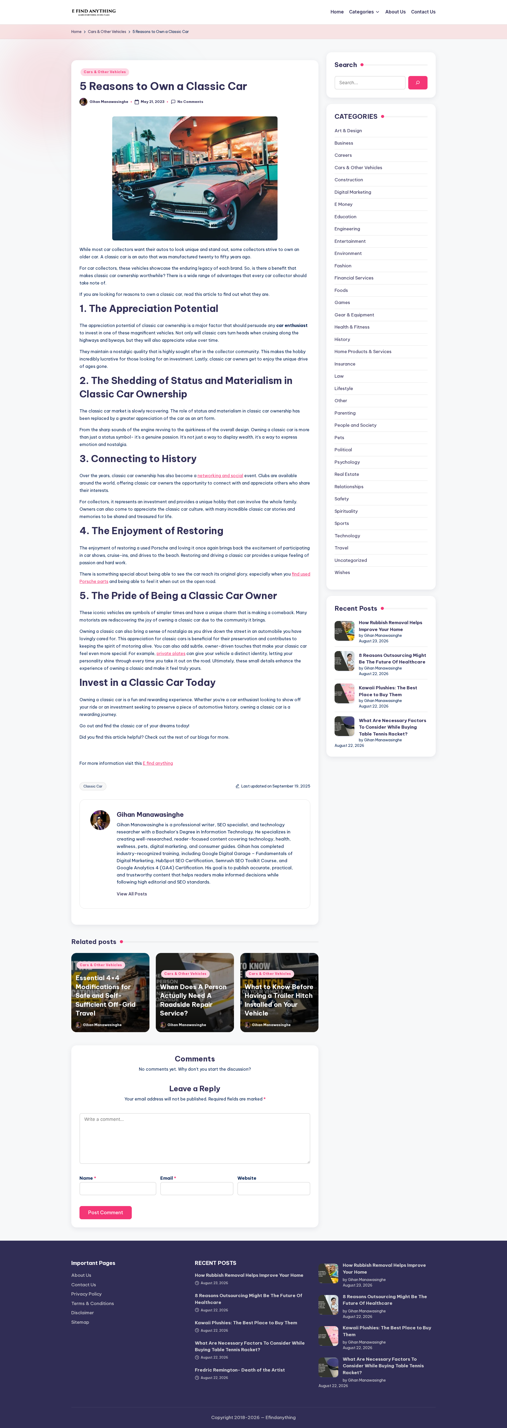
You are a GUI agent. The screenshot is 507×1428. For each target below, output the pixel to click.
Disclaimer (82, 1313)
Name (87, 1178)
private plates (171, 653)
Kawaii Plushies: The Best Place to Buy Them (388, 691)
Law (339, 376)
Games (342, 302)
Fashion (343, 266)
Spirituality (346, 511)
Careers (343, 155)
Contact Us (83, 1285)
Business (344, 143)
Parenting (345, 413)
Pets (339, 437)
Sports (342, 523)
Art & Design (348, 131)
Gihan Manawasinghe (150, 814)
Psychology (347, 462)
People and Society (356, 425)
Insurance (345, 364)
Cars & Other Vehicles (105, 72)
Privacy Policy (86, 1294)
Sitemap (80, 1322)
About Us (81, 1275)
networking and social (220, 475)
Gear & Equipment (354, 315)
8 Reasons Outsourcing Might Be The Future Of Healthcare (392, 658)
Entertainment (350, 241)
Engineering (347, 229)
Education (345, 217)
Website (246, 1178)
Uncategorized (351, 560)
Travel (341, 548)
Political (343, 450)
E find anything (158, 763)
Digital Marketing (353, 192)
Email (168, 1178)
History (342, 339)
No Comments (190, 101)
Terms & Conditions (92, 1303)
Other (341, 401)
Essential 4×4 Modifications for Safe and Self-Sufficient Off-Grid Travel (106, 995)
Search (346, 65)
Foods (341, 290)
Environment (348, 253)
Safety (342, 499)
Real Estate (347, 474)
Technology (347, 536)
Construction (349, 180)
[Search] (418, 82)
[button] (132, 893)
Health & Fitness (352, 327)
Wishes (342, 572)
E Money (344, 204)
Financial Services (354, 278)
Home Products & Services (363, 351)
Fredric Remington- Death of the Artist (240, 1370)
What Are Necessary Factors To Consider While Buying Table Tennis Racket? (392, 727)
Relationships (349, 487)
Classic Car (92, 786)
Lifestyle (344, 388)
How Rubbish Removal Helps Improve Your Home (390, 626)
